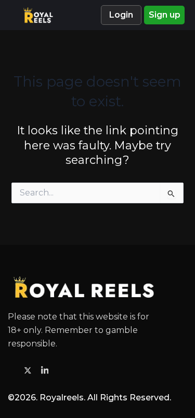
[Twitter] (29, 370)
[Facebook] (13, 370)
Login (121, 15)
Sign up (164, 15)
